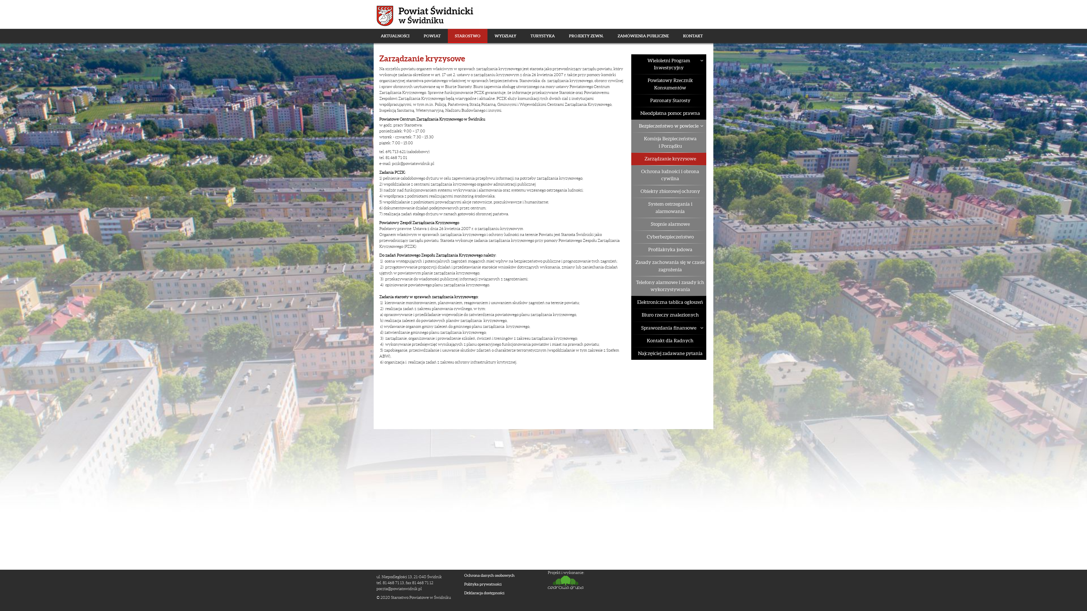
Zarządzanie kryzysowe (670, 158)
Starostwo (467, 36)
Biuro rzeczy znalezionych (670, 314)
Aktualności (395, 36)
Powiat (432, 36)
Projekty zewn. (586, 36)
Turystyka (542, 36)
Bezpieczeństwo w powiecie (669, 125)
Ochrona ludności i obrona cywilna (670, 175)
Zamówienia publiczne (643, 36)
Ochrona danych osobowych (489, 575)
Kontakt (693, 36)
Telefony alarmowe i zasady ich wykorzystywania (670, 286)
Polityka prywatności (483, 584)
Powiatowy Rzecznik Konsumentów (670, 84)
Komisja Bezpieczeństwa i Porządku (670, 142)
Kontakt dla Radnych (670, 340)
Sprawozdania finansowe (668, 327)
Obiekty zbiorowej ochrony (670, 191)
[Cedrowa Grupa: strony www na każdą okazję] (627, 583)
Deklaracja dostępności (484, 593)
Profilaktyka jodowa (670, 249)
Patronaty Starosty (670, 100)
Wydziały (505, 36)
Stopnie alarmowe (670, 224)
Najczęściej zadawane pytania (670, 353)
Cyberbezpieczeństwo (670, 236)
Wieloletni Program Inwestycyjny (668, 64)
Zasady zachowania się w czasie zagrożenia (670, 266)
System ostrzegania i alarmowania (670, 207)
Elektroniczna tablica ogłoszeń (670, 302)
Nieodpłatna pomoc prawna (670, 113)
